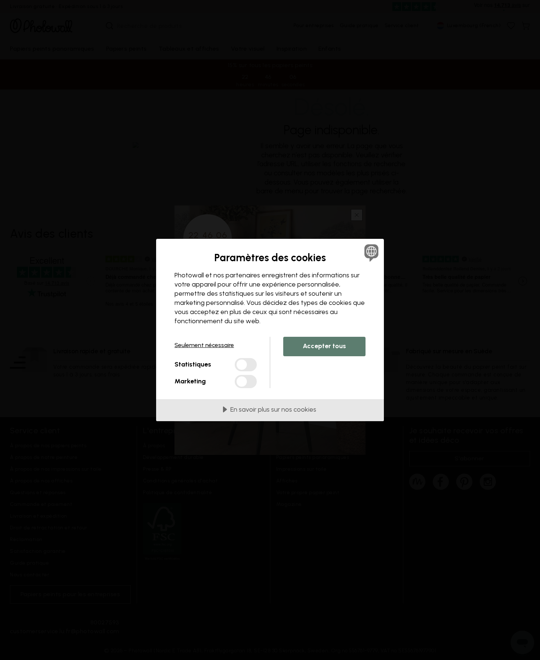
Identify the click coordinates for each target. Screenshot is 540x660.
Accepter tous (324, 346)
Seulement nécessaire (204, 345)
